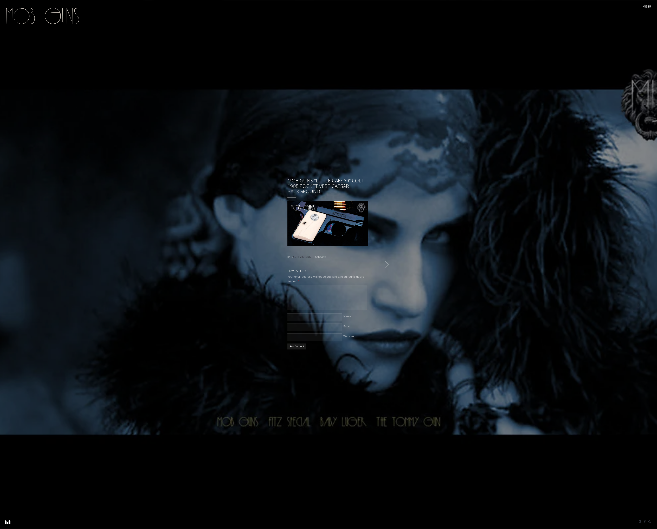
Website (348, 336)
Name (347, 316)
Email (346, 326)
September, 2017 (302, 256)
